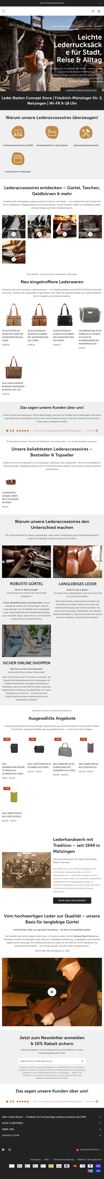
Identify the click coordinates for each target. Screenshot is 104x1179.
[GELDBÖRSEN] (65, 234)
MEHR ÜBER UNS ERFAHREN (72, 900)
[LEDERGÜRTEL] (14, 234)
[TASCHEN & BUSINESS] (39, 234)
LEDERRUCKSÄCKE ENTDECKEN (81, 90)
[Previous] (46, 83)
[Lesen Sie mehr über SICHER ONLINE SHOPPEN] (26, 641)
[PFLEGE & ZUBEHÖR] (14, 259)
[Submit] (82, 1061)
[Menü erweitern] (3, 11)
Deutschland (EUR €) (89, 1149)
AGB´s (47, 1159)
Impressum (35, 1159)
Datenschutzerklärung (63, 1159)
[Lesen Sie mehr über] (18, 132)
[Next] (58, 83)
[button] (99, 11)
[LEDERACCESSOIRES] (90, 234)
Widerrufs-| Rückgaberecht (89, 1159)
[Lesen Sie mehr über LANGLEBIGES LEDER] (77, 562)
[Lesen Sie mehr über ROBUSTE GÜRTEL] (26, 562)
